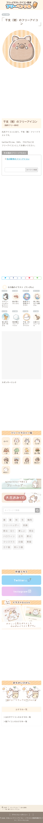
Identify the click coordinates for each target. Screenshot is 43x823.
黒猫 (29, 541)
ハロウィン (9, 536)
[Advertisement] (21, 91)
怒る (31, 530)
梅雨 (30, 519)
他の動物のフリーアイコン (18, 158)
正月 (20, 536)
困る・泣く (9, 530)
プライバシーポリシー (20, 815)
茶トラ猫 (18, 547)
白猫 (20, 541)
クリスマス (9, 541)
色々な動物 (6, 14)
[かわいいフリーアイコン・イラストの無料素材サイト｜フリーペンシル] (21, 8)
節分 (29, 536)
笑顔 (25, 525)
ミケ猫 (6, 547)
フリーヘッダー (11, 525)
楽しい (21, 530)
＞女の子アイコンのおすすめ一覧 (17, 717)
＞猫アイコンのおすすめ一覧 (15, 721)
